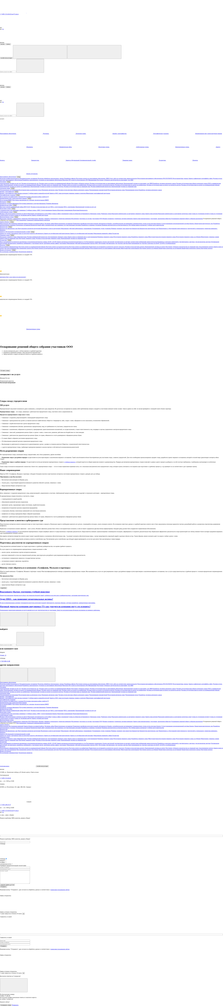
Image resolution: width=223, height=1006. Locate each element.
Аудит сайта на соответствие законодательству (123, 178)
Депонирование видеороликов (9, 190)
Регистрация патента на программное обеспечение (105, 248)
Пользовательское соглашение (28, 178)
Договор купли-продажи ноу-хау (40, 207)
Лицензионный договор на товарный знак (124, 186)
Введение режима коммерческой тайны (12, 207)
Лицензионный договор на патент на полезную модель (47, 186)
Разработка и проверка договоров (91, 225)
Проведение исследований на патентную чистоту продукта (107, 246)
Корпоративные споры (7, 217)
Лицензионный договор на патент (155, 246)
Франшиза (3, 201)
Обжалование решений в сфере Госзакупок (106, 233)
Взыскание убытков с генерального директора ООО (15, 218)
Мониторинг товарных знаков (210, 237)
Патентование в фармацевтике (9, 246)
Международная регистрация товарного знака (162, 237)
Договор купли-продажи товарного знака (48, 238)
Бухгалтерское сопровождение (9, 251)
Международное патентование (130, 248)
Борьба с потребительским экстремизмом (119, 223)
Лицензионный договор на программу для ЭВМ (138, 183)
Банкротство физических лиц (9, 228)
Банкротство (3, 227)
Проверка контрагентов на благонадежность (115, 225)
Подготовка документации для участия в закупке (113, 243)
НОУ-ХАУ (27, 207)
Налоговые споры (5, 208)
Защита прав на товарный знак (9, 238)
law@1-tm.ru (15, 14)
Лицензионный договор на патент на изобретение (15, 186)
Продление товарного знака (27, 238)
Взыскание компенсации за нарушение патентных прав (175, 213)
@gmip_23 (3, 655)
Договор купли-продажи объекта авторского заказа (73, 190)
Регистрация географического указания (12, 196)
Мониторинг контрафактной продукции (98, 193)
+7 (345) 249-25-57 (5, 804)
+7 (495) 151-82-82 (5, 14)
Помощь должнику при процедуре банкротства (125, 228)
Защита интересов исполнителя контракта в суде (71, 242)
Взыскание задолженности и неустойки (40, 213)
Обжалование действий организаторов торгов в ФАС (82, 243)
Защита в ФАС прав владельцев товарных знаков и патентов (68, 193)
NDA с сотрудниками (57, 207)
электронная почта (5, 864)
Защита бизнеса (4, 222)
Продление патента (206, 248)
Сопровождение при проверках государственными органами (63, 225)
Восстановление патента (24, 248)
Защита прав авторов (151, 213)
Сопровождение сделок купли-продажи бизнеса (146, 223)
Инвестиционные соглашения (64, 223)
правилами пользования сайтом (60, 889)
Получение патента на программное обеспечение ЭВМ (92, 178)
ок (23, 913)
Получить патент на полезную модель (57, 246)
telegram (2, 860)
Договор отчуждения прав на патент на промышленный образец (200, 185)
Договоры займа (49, 223)
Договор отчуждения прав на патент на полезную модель (163, 185)
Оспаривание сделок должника (101, 228)
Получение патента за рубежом (149, 248)
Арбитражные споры (6, 212)
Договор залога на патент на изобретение (74, 185)
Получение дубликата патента (80, 183)
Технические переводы (25, 251)
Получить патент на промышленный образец (32, 246)
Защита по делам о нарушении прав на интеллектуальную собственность (22, 233)
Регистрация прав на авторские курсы (30, 190)
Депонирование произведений (98, 190)
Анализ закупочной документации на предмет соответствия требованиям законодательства (130, 242)
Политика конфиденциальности (9, 178)
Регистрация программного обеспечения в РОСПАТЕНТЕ (155, 178)
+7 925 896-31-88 (5, 661)
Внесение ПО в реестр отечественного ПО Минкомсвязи (79, 180)
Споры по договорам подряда (201, 213)
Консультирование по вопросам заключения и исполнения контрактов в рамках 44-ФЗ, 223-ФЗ (28, 242)
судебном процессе (70, 462)
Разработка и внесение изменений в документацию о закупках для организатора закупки (184, 242)
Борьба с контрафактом (7, 191)
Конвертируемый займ (38, 225)
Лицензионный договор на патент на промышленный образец (22, 185)
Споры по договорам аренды (23, 215)
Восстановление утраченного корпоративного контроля (33, 220)
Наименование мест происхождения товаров (13, 198)
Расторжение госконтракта (94, 242)
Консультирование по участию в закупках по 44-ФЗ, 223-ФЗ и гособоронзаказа (151, 243)
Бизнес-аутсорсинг (5, 250)
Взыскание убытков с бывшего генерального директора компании (51, 218)
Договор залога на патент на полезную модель (101, 185)
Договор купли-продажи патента (135, 246)
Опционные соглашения (23, 225)
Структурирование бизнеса (49, 210)
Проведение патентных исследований (170, 248)
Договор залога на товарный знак (51, 185)
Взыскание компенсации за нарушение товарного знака (128, 213)
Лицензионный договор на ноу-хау (10, 183)
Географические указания (7, 195)
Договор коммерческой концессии (101, 186)
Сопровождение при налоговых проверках (13, 210)
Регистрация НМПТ (6, 200)
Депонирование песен (132, 190)
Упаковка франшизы (52, 203)
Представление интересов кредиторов (29, 228)
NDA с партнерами (69, 207)
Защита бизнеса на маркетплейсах (34, 223)
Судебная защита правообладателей (39, 193)
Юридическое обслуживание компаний (12, 223)
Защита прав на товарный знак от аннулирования (82, 237)
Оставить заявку (5, 370)
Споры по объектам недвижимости (79, 213)
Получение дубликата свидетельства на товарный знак (182, 246)
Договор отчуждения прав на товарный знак (77, 186)
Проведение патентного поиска (191, 248)
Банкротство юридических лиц (149, 228)
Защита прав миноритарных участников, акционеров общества (152, 218)
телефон (2, 862)
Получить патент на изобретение (79, 246)
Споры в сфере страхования (60, 213)
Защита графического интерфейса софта (201, 178)
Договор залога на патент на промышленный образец (55, 183)
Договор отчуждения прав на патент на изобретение (130, 185)
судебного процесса (12, 531)
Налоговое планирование (65, 210)
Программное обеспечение (8, 176)
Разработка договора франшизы (9, 203)
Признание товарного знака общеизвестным (13, 237)
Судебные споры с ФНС (33, 210)
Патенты (2, 245)
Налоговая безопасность (80, 210)
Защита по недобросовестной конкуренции (57, 233)
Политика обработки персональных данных (51, 178)
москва (2, 44)
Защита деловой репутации (40, 215)
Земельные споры (95, 213)
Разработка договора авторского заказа (164, 183)
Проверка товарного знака (105, 237)
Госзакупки (3, 240)
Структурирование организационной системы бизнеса (177, 223)
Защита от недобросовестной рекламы (81, 233)
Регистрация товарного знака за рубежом (188, 237)
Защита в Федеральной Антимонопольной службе (15, 231)
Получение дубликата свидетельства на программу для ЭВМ (115, 180)
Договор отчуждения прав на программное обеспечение (107, 183)
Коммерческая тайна (6, 205)
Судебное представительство (155, 225)
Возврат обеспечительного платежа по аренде (14, 213)
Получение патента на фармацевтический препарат (74, 248)
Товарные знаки (5, 235)
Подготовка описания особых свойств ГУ (36, 196)
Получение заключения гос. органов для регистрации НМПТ (30, 200)
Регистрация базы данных (181, 178)
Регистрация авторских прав (116, 190)
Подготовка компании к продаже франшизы (32, 203)
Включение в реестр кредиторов (51, 228)
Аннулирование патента (206, 246)
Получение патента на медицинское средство (45, 248)
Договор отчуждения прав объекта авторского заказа (192, 183)
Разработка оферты (70, 178)
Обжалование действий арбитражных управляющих (76, 228)
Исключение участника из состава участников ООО (87, 218)
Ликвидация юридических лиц (203, 223)
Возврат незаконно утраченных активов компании (118, 218)
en (3, 29)
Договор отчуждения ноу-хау (30, 183)
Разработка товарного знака (139, 237)
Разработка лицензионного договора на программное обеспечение (42, 180)
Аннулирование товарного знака (58, 237)
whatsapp (2, 859)
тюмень (8, 44)
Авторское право (5, 188)
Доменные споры (106, 213)
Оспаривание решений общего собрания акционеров (187, 218)
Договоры (3, 181)
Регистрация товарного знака (122, 237)
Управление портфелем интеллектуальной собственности (90, 223)
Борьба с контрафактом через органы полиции (14, 193)
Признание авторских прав (50, 190)
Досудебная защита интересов (137, 225)
